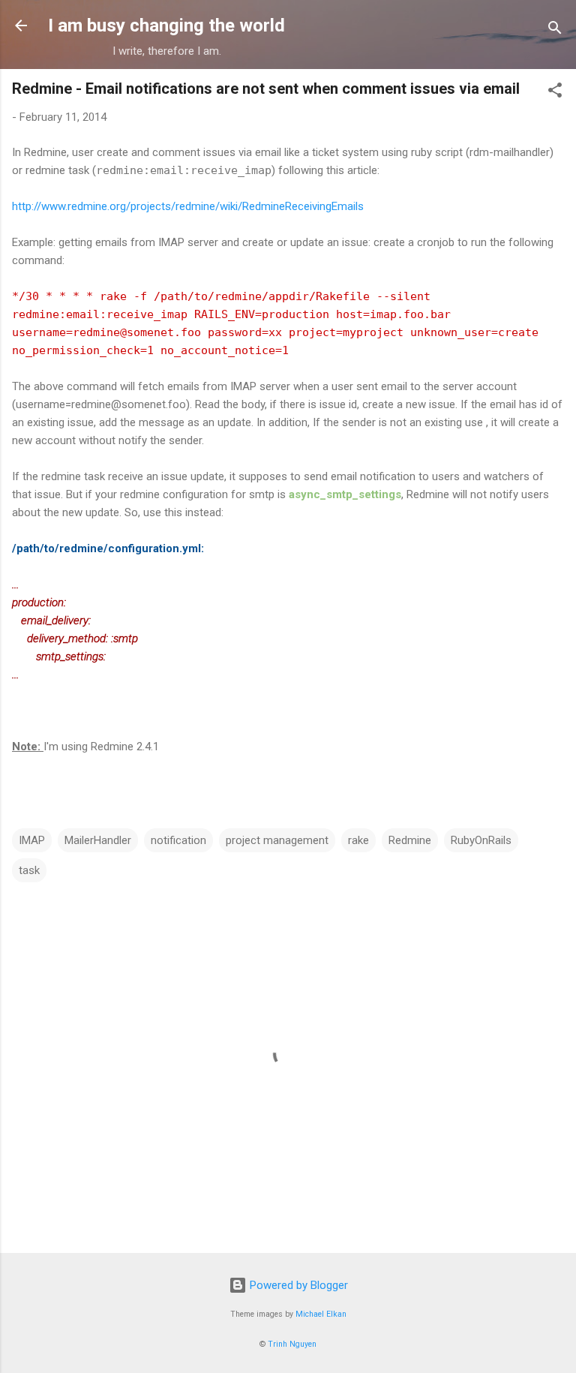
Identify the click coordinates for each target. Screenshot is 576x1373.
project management (277, 840)
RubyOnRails (481, 840)
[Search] (555, 30)
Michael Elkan (321, 1314)
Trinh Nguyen (292, 1344)
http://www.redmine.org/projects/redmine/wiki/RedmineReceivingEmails (188, 206)
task (29, 870)
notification (178, 840)
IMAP (32, 840)
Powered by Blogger (297, 1285)
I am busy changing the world (166, 25)
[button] (555, 92)
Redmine (409, 840)
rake (358, 840)
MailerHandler (97, 840)
